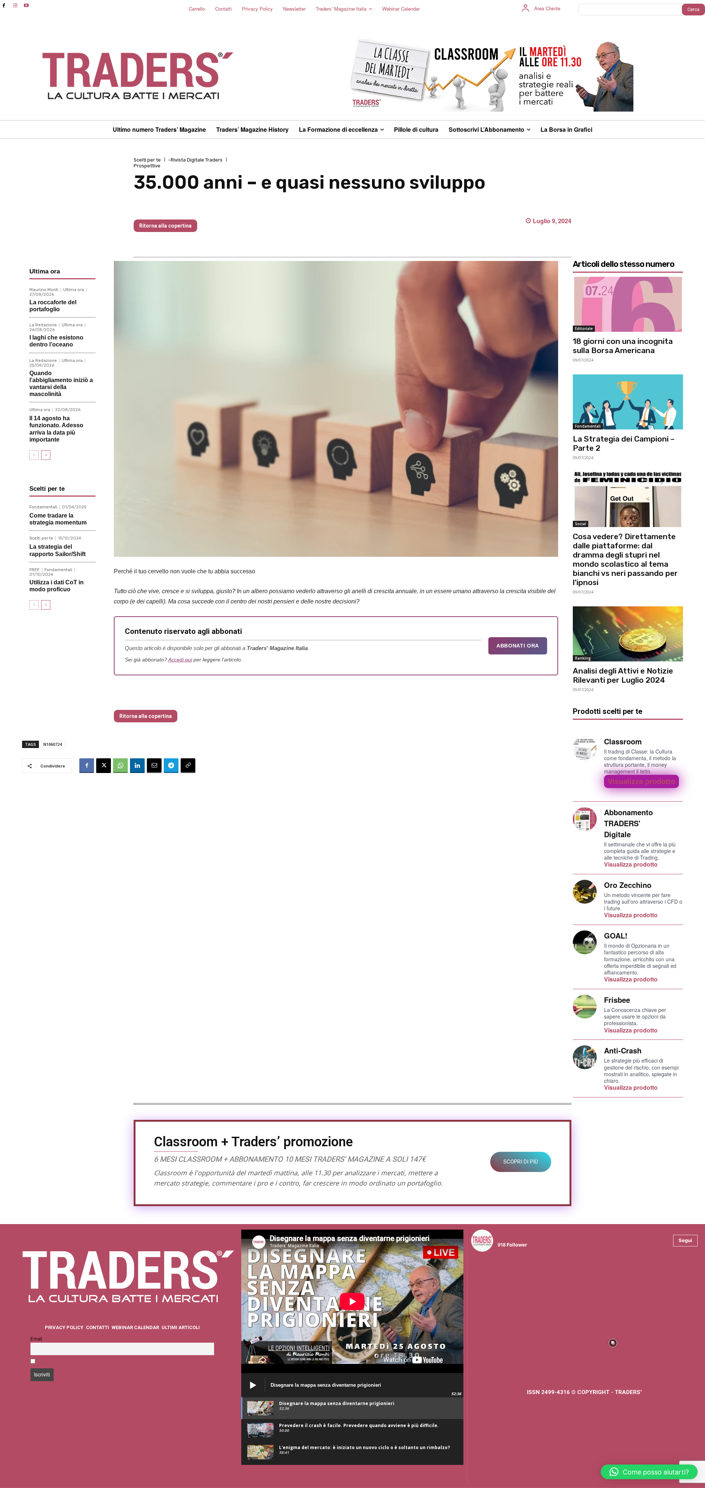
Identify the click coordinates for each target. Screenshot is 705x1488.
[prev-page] (34, 455)
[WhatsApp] (120, 765)
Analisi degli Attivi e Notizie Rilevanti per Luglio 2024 (623, 675)
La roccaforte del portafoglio (52, 305)
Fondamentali (43, 507)
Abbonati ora (517, 646)
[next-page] (45, 455)
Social (580, 523)
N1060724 (52, 744)
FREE (34, 570)
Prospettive (147, 165)
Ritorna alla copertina (165, 226)
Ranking (583, 658)
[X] (103, 765)
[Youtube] (26, 6)
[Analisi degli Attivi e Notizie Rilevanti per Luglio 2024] (628, 633)
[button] (649, 1472)
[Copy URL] (188, 765)
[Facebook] (4, 6)
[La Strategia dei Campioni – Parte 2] (628, 401)
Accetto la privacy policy (66, 1362)
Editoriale (584, 328)
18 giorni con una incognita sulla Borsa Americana (224, 207)
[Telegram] (171, 765)
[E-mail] (154, 765)
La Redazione (43, 325)
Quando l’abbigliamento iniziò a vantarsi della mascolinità (61, 384)
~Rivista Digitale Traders (195, 159)
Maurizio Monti (43, 290)
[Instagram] (15, 6)
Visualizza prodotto (641, 781)
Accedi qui (180, 660)
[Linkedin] (137, 765)
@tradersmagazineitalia (529, 1236)
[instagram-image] (499, 1285)
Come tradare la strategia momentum (58, 519)
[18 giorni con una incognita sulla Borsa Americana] (628, 304)
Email (36, 1339)
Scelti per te (147, 159)
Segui (685, 1240)
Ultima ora (73, 290)
